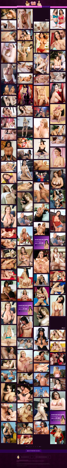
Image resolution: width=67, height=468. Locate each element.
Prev (27, 446)
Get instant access (46, 6)
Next (40, 446)
